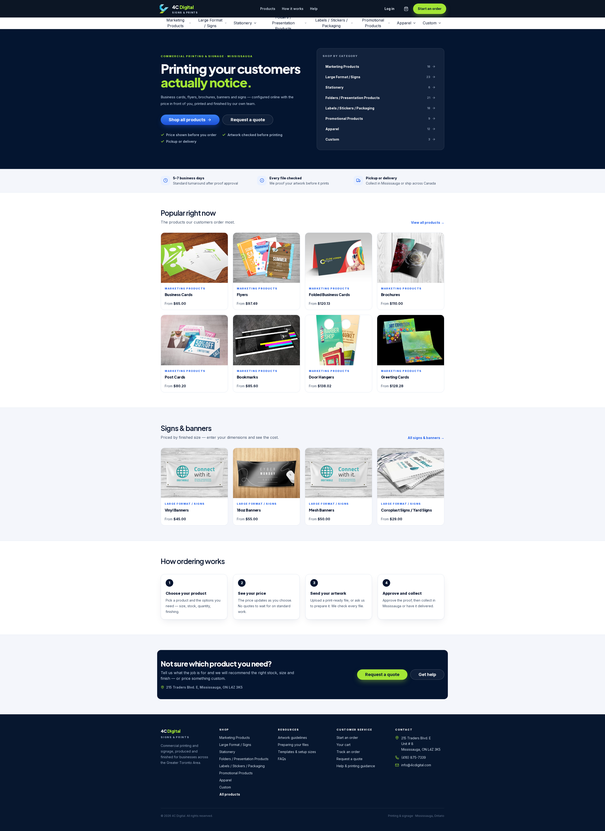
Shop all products (187, 119)
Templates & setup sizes (297, 752)
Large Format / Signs (210, 23)
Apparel (404, 23)
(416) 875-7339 (413, 757)
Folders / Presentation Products (283, 23)
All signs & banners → (426, 438)
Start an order (429, 9)
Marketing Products (175, 23)
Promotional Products (373, 23)
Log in (389, 9)
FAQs (282, 759)
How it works (292, 9)
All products (229, 794)
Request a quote (248, 119)
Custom (429, 23)
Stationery (242, 23)
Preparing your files (293, 745)
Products (267, 9)
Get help (427, 674)
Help (314, 9)
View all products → (427, 222)
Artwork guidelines (292, 738)
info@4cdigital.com (416, 765)
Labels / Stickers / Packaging (331, 23)
